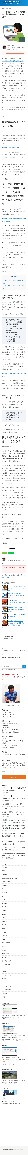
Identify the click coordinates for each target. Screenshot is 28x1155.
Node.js (4, 921)
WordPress (5, 953)
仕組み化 (4, 993)
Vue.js (4, 950)
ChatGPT (5, 874)
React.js (4, 935)
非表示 (15, 276)
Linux (3, 917)
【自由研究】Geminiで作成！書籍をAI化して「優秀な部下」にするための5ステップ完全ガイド (14, 806)
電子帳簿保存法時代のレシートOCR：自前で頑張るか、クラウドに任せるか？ (13, 836)
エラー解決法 (6, 964)
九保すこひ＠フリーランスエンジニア (15, 53)
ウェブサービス (7, 636)
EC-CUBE (5, 885)
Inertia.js (4, 903)
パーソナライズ (11, 638)
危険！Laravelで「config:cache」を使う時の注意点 (16, 602)
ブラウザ (4, 982)
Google (6, 638)
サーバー (4, 968)
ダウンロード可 (6, 975)
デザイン (4, 979)
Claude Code (6, 881)
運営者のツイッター (8, 1101)
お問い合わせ (14, 777)
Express (4, 892)
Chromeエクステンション (9, 878)
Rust (3, 939)
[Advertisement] (14, 1123)
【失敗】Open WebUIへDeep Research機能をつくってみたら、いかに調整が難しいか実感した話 (14, 856)
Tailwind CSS (6, 943)
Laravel (4, 914)
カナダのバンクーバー (8, 754)
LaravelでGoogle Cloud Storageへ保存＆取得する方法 (16, 595)
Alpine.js (4, 867)
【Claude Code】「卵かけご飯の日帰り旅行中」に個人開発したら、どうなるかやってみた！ (14, 790)
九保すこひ (10, 47)
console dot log (11, 2)
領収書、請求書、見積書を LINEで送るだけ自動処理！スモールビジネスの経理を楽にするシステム (13, 828)
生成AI (4, 997)
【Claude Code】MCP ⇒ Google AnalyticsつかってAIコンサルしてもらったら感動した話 (13, 798)
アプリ (4, 957)
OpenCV (4, 925)
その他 (12, 636)
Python (4, 932)
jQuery (4, 910)
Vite (3, 946)
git (2, 896)
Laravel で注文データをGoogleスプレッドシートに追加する (16, 609)
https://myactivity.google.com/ (10, 147)
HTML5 (4, 899)
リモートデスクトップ (8, 989)
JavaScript (5, 907)
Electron (4, 889)
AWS (3, 871)
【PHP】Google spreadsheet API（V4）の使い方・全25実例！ (17, 588)
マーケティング (6, 986)
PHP (3, 928)
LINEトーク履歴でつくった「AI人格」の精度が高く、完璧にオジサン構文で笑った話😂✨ (13, 814)
